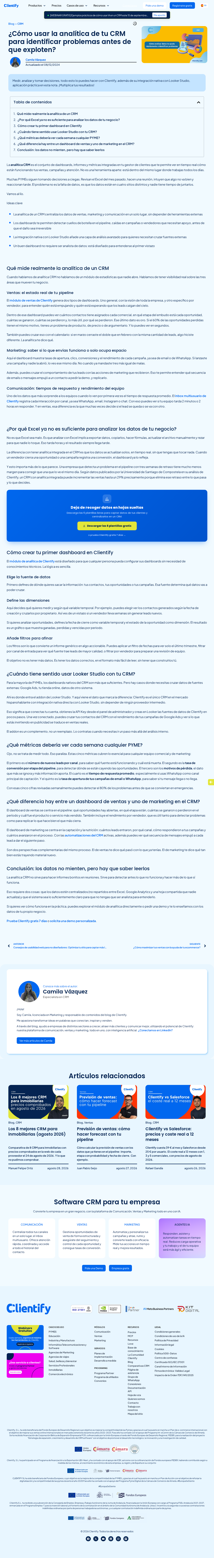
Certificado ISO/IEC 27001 (169, 1362)
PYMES (53, 1331)
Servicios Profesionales (62, 1365)
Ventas (98, 1335)
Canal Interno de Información (171, 1366)
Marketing (100, 1340)
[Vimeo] (125, 1538)
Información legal (164, 1344)
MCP (130, 1335)
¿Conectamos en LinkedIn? (155, 1030)
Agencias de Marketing (61, 1352)
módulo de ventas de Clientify (31, 300)
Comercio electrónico (61, 1374)
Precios (132, 1332)
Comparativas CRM (138, 1365)
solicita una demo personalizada (73, 921)
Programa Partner (104, 1373)
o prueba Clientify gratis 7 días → (107, 535)
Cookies (159, 1348)
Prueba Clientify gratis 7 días (27, 921)
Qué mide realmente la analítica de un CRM (47, 114)
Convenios (100, 1380)
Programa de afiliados (106, 1376)
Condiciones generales (167, 1331)
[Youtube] (103, 1538)
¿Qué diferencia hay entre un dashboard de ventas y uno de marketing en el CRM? (76, 144)
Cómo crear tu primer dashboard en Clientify (50, 126)
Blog (130, 1361)
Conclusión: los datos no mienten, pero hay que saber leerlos (60, 150)
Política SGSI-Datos (166, 1353)
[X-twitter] (95, 1538)
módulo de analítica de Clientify (32, 561)
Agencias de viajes (59, 1356)
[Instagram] (118, 1538)
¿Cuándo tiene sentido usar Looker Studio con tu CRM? (57, 132)
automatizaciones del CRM (84, 835)
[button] (198, 102)
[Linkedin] (110, 1538)
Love (130, 1343)
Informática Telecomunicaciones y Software (67, 1346)
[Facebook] (88, 1538)
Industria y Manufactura (62, 1340)
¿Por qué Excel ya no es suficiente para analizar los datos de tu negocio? (69, 120)
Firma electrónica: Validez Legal (172, 1370)
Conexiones (134, 1383)
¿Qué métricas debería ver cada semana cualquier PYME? (59, 138)
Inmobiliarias (56, 1369)
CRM (20, 23)
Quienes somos (136, 1398)
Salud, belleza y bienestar (63, 1361)
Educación (54, 1335)
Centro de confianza (166, 1357)
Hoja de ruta (134, 1394)
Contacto (133, 1402)
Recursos (133, 1339)
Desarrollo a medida (105, 1360)
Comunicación (102, 1331)
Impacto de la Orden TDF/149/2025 (174, 1375)
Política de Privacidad (166, 1340)
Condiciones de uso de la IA (170, 1335)
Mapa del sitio (135, 1413)
